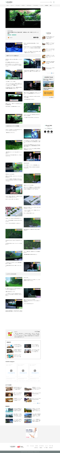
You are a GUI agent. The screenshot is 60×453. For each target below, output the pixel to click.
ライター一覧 (51, 445)
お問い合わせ (51, 447)
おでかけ (36, 445)
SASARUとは (36, 447)
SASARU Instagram (10, 361)
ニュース (46, 445)
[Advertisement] (48, 13)
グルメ (28, 445)
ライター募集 (45, 447)
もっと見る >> (51, 97)
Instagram (51, 133)
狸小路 (12, 30)
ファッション (32, 445)
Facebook (48, 133)
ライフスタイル (41, 445)
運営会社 (41, 447)
